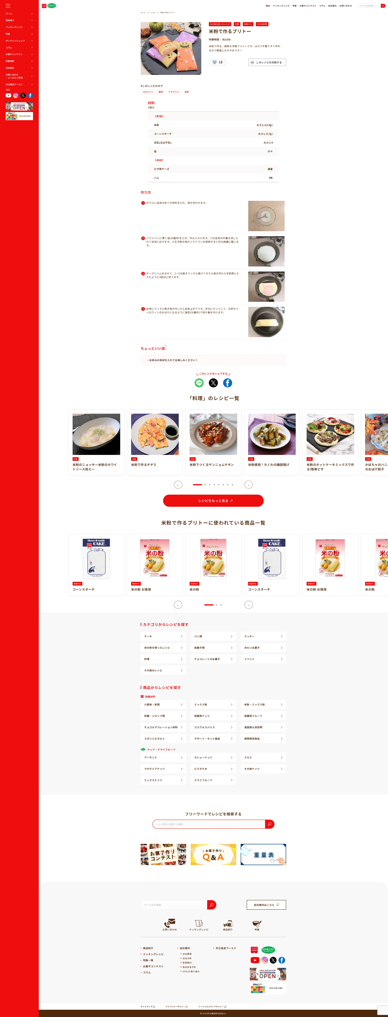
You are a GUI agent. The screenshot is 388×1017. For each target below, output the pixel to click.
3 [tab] (209, 484)
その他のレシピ (153, 670)
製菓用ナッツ (202, 716)
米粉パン (248, 24)
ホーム (9, 13)
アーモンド (150, 757)
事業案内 (187, 962)
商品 (268, 5)
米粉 (187, 91)
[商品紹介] (227, 923)
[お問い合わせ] (169, 923)
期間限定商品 (252, 738)
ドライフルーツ (203, 780)
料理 (237, 24)
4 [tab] (214, 484)
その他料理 (262, 24)
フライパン (173, 91)
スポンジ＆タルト (154, 738)
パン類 (198, 636)
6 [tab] (223, 484)
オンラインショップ (15, 40)
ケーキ (148, 636)
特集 (8, 33)
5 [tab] (218, 484)
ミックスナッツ (153, 780)
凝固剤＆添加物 (253, 727)
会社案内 (10, 67)
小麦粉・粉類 (152, 704)
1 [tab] (194, 484)
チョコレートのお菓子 (207, 659)
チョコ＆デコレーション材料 (161, 727)
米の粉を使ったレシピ (220, 24)
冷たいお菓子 (252, 647)
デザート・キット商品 (207, 738)
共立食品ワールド (14, 84)
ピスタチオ (200, 769)
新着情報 (10, 61)
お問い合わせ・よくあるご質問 (14, 76)
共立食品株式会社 (215, 1013)
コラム (9, 47)
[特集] (257, 923)
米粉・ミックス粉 (254, 704)
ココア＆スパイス (204, 727)
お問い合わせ (345, 5)
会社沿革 (187, 958)
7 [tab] (227, 484)
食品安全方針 (189, 966)
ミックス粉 (200, 704)
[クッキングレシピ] (198, 923)
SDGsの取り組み (191, 971)
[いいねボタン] (214, 62)
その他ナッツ (252, 769)
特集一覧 (148, 960)
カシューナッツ (203, 757)
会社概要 (187, 953)
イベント (249, 659)
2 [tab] (205, 484)
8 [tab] (232, 484)
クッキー (249, 636)
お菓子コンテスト (14, 54)
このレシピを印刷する (269, 62)
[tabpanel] (213, 442)
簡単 (161, 91)
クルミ (248, 757)
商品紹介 (10, 20)
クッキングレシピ (14, 27)
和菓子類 (199, 647)
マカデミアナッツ (154, 769)
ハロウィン (148, 91)
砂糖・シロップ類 (154, 716)
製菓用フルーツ (253, 716)
